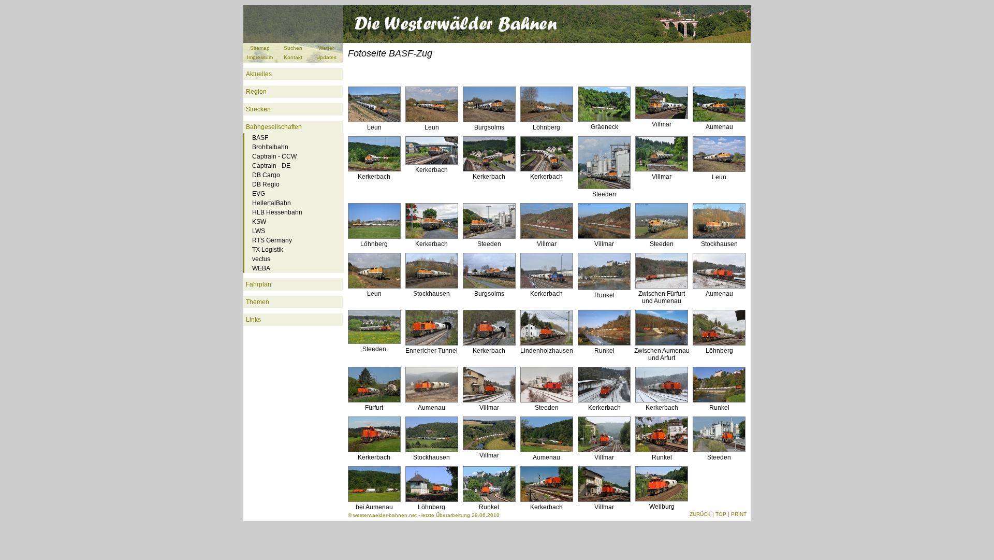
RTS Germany (272, 240)
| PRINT (737, 514)
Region (256, 91)
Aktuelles (259, 74)
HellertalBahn (271, 203)
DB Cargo (266, 175)
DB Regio (266, 184)
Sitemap (260, 48)
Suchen (293, 48)
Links (253, 319)
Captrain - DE (271, 165)
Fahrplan (258, 284)
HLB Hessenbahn (277, 212)
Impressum (260, 57)
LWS (258, 231)
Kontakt (293, 57)
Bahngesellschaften (274, 127)
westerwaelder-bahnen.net (385, 515)
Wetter (326, 48)
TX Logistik (267, 249)
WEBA (261, 268)
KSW (259, 221)
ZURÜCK (700, 514)
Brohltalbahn (270, 147)
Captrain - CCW (274, 156)
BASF (260, 137)
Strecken (258, 109)
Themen (257, 302)
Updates (326, 57)
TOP (720, 514)
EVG (258, 193)
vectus (261, 259)
